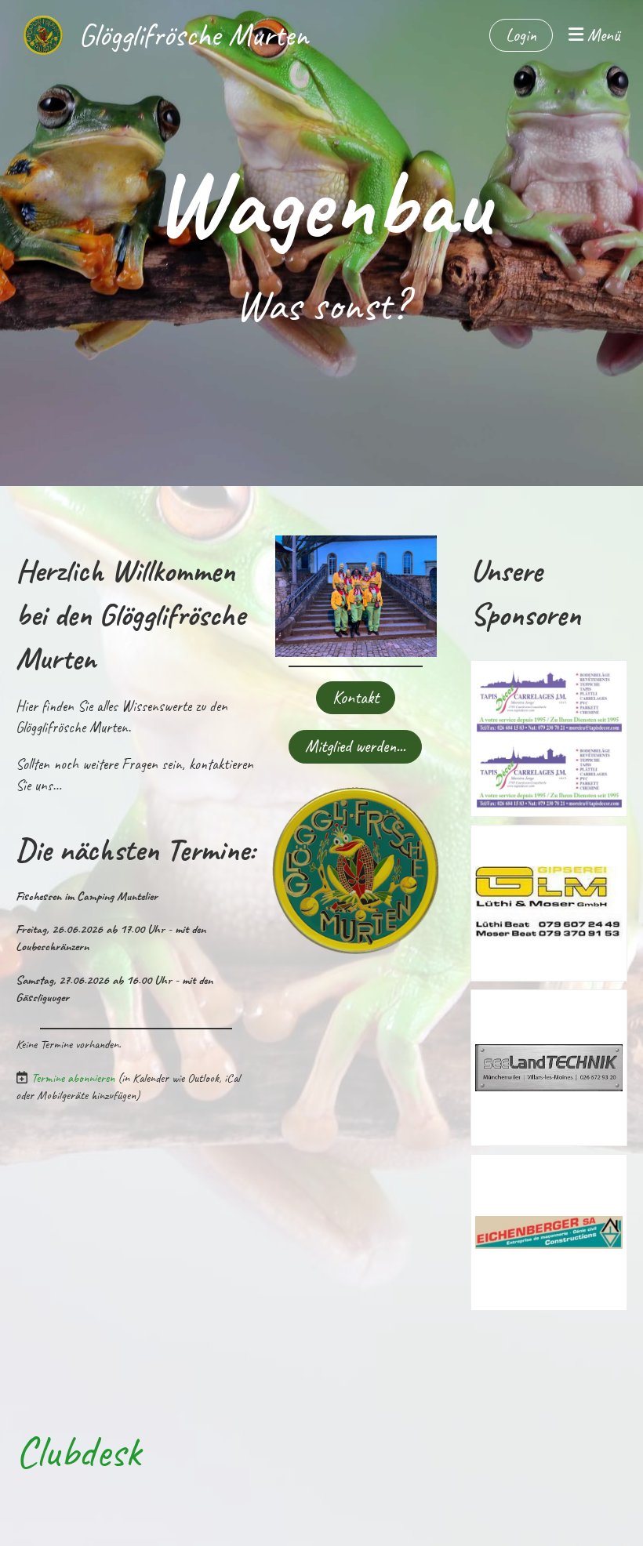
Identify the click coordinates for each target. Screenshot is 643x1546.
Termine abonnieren (72, 1078)
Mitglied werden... (355, 746)
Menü (601, 35)
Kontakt (355, 698)
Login (521, 35)
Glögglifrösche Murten (193, 35)
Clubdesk (78, 1451)
